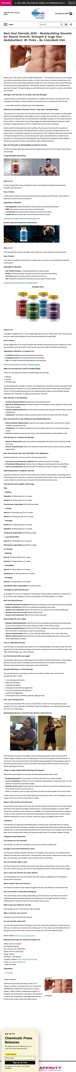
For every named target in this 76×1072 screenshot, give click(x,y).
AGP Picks (6, 3)
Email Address (11, 1054)
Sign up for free (20, 1062)
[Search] (61, 24)
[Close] (36, 1032)
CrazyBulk (9, 973)
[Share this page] (71, 24)
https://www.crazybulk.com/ (25, 936)
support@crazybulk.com (17, 962)
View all (71, 3)
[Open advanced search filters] (66, 24)
